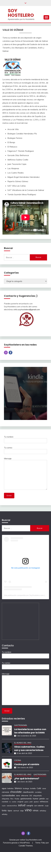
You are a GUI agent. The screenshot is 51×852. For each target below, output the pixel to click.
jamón (42, 798)
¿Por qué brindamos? (26, 778)
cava (44, 788)
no (10, 802)
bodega (26, 788)
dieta (18, 795)
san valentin (39, 805)
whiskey (43, 811)
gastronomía (26, 798)
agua (4, 788)
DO (30, 795)
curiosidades (8, 795)
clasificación (28, 792)
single (46, 806)
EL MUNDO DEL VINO (22, 743)
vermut (16, 811)
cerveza (5, 792)
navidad (5, 802)
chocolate (16, 791)
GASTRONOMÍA (20, 725)
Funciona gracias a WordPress (16, 842)
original (20, 802)
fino (11, 799)
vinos (35, 810)
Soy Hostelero (21, 12)
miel (47, 799)
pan (31, 802)
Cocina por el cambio (26, 764)
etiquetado (37, 795)
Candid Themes (26, 845)
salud (21, 805)
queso (36, 802)
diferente (24, 795)
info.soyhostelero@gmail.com (27, 309)
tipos (10, 810)
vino (28, 810)
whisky (4, 814)
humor (35, 798)
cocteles (38, 792)
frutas (17, 799)
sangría (29, 805)
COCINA (17, 760)
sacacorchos (12, 805)
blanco (18, 788)
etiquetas (5, 799)
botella (33, 788)
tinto (4, 810)
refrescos (44, 801)
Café (39, 788)
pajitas (26, 802)
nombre (14, 802)
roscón (4, 806)
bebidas (10, 788)
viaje (22, 811)
